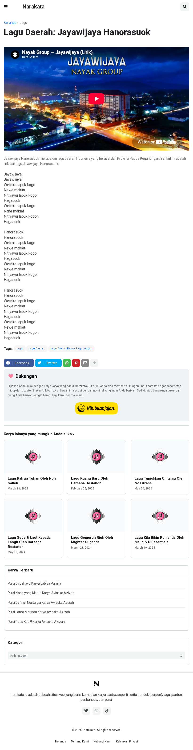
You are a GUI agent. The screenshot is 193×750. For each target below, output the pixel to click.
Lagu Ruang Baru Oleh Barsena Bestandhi (89, 480)
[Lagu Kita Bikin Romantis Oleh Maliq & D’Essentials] (160, 515)
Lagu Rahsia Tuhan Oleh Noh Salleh (32, 480)
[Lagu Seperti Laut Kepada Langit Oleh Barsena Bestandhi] (33, 515)
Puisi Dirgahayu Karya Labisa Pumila (34, 583)
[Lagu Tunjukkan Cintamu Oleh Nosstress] (160, 456)
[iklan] (96, 425)
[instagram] (96, 711)
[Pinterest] (76, 363)
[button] (5, 7)
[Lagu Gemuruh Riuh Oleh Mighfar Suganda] (96, 515)
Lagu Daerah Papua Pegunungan (71, 348)
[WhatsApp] (67, 363)
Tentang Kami (80, 741)
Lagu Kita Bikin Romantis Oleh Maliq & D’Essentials (159, 539)
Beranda (10, 22)
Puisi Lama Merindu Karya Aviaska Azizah (39, 612)
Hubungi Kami (102, 741)
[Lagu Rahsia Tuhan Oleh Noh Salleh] (33, 456)
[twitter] (86, 711)
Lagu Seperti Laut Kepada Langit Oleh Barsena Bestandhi (29, 542)
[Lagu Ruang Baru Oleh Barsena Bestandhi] (96, 456)
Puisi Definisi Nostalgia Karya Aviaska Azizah (41, 602)
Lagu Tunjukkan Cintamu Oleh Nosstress (160, 480)
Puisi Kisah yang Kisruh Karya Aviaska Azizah (41, 593)
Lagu (23, 22)
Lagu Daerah (36, 348)
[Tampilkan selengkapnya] (94, 363)
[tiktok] (107, 711)
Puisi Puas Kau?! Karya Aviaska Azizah (36, 622)
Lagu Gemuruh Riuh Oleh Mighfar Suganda (92, 539)
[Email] (85, 363)
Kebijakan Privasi (127, 741)
